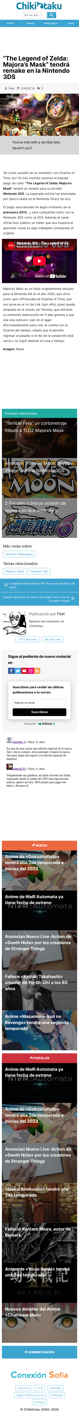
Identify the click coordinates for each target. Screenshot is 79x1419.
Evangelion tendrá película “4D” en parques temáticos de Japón (42, 585)
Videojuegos (50, 23)
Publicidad (55, 1388)
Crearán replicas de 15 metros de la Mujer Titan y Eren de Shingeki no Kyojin (36, 599)
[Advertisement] (39, 39)
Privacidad (57, 1395)
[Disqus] (39, 783)
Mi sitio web (53, 639)
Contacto (39, 1402)
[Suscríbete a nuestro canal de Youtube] (24, 671)
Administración (40, 1352)
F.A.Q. (39, 1388)
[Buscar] (51, 15)
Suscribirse (39, 712)
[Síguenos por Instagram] (30, 671)
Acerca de (23, 1388)
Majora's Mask (15, 571)
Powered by (30, 723)
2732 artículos (27, 639)
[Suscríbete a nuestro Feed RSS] (37, 671)
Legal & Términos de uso (30, 1395)
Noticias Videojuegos (19, 554)
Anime (10, 23)
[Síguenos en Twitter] (18, 671)
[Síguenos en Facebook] (11, 671)
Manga (30, 23)
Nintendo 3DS (39, 571)
